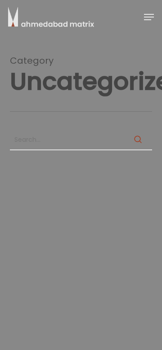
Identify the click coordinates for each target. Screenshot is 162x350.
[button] (149, 17)
